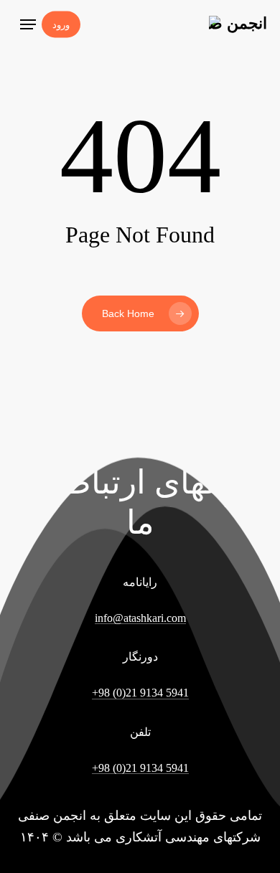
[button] (28, 24)
